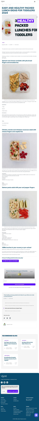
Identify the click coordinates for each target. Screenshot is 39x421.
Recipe (10, 4)
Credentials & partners (17, 412)
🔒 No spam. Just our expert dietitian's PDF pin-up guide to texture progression (19, 287)
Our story (14, 408)
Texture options (3, 411)
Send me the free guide (19, 284)
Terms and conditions (4, 403)
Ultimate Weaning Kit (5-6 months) (31, 408)
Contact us (15, 399)
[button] (35, 2)
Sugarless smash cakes (30, 412)
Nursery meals (28, 414)
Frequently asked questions (17, 411)
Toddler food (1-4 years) (30, 411)
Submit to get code (12, 391)
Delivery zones (15, 414)
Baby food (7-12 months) (30, 409)
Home (3, 4)
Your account (3, 399)
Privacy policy (3, 402)
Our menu (2, 408)
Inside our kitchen (16, 409)
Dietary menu (3, 409)
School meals (28, 415)
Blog (6, 4)
